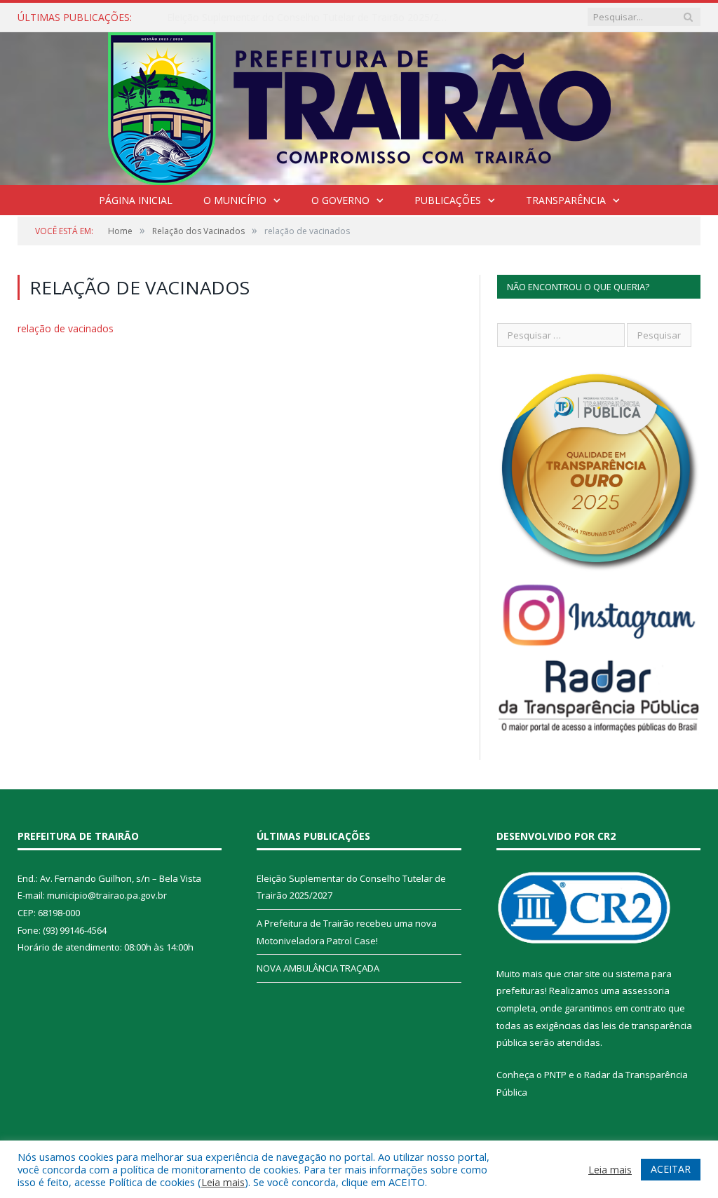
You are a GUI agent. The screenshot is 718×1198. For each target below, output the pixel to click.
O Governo (340, 200)
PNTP (555, 1074)
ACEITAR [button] (671, 1169)
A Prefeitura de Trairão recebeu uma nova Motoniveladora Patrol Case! (310, 17)
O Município (234, 200)
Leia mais (223, 1182)
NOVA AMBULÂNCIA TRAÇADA (318, 968)
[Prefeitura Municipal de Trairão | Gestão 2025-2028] (359, 105)
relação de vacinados (66, 328)
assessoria (646, 990)
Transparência (566, 200)
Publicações (447, 200)
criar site (582, 973)
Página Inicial (135, 200)
